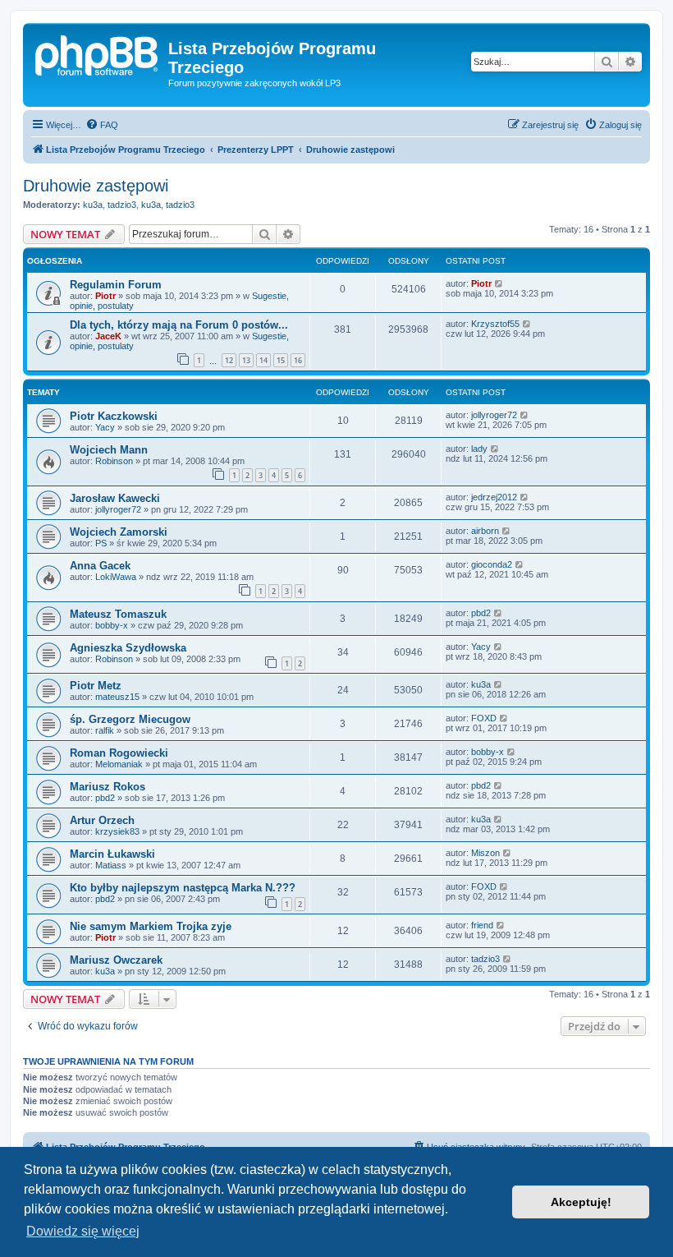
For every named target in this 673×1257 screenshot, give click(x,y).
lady (479, 449)
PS (101, 543)
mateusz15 (117, 697)
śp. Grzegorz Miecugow (130, 719)
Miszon (485, 853)
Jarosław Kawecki (115, 498)
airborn (485, 531)
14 (263, 360)
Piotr (105, 296)
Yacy (105, 427)
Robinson (114, 461)
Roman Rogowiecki (119, 753)
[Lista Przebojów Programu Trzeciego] (97, 53)
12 (229, 360)
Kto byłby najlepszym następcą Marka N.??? (182, 888)
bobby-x (111, 625)
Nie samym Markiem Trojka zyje (150, 926)
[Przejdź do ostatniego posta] (499, 283)
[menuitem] (101, 125)
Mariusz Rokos (107, 786)
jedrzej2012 (494, 497)
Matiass (110, 865)
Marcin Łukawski (112, 854)
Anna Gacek (100, 565)
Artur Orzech (102, 820)
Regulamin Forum (116, 285)
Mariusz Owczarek (116, 960)
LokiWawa (115, 577)
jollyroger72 (494, 415)
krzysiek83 (117, 831)
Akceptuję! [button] (581, 1202)
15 (281, 360)
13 (246, 360)
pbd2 (481, 613)
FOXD (484, 718)
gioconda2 (491, 564)
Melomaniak (119, 764)
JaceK (108, 336)
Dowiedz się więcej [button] (83, 1231)
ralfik (104, 730)
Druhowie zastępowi (95, 186)
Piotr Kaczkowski (114, 416)
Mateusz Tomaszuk (118, 614)
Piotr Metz (95, 685)
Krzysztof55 (495, 324)
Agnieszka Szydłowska (128, 648)
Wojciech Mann (109, 450)
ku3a (93, 205)
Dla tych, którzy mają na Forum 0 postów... (179, 325)
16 (298, 360)
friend (482, 925)
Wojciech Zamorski (118, 532)
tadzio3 (122, 205)
